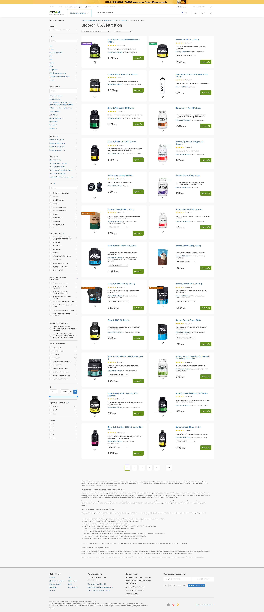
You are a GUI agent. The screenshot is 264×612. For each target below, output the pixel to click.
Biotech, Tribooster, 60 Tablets (121, 108)
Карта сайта (72, 587)
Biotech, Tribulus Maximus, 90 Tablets (192, 393)
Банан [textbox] (114, 227)
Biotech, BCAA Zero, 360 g (187, 40)
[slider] (50, 396)
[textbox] (96, 31)
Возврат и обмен (109, 7)
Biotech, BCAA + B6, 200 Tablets (122, 142)
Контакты (121, 7)
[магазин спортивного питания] (57, 12)
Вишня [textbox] (114, 447)
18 (169, 468)
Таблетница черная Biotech (120, 175)
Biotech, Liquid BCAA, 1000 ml (188, 427)
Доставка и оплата (92, 7)
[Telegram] (184, 585)
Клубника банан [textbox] (118, 301)
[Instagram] (169, 585)
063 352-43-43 (145, 580)
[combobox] (95, 31)
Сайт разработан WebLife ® (205, 605)
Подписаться (203, 579)
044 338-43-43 (131, 577)
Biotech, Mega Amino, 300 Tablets (122, 74)
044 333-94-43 (145, 577)
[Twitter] (174, 585)
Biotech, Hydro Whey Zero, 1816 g (122, 246)
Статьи (52, 7)
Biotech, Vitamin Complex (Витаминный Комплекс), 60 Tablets (192, 357)
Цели (60, 7)
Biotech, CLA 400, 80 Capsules (189, 209)
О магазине (72, 581)
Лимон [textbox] (182, 441)
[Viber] (179, 585)
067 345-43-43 (131, 583)
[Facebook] (165, 585)
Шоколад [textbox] (183, 301)
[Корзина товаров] (210, 13)
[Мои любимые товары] (203, 13)
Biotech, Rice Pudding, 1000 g (188, 246)
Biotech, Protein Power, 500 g (188, 320)
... (162, 468)
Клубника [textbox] (115, 265)
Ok (75, 391)
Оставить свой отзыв (196, 585)
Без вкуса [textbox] (183, 261)
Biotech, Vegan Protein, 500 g (121, 209)
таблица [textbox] (118, 31)
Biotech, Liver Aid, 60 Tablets (188, 108)
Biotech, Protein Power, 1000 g (189, 284)
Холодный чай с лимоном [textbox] (186, 55)
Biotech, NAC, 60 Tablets (118, 320)
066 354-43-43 (131, 580)
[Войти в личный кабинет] (195, 13)
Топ (69, 577)
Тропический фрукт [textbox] (118, 375)
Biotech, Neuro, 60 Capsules (188, 175)
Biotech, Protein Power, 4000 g (121, 284)
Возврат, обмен (55, 584)
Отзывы (52, 591)
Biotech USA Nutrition (115, 52)
